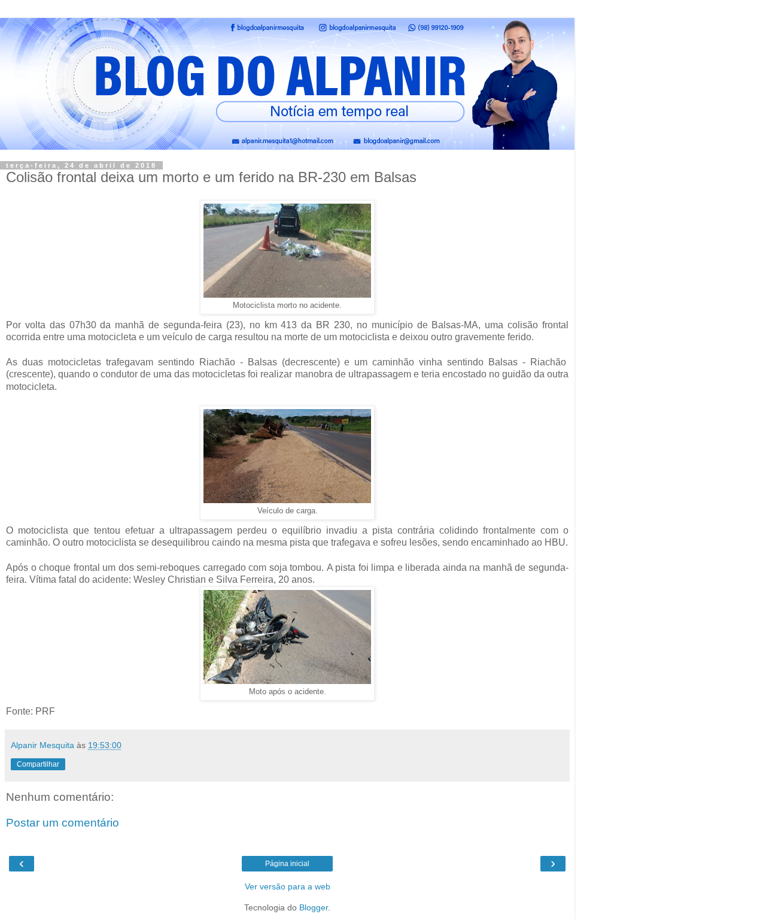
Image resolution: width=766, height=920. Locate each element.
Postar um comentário (62, 822)
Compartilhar (38, 764)
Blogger (313, 907)
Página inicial (287, 864)
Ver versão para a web (287, 886)
